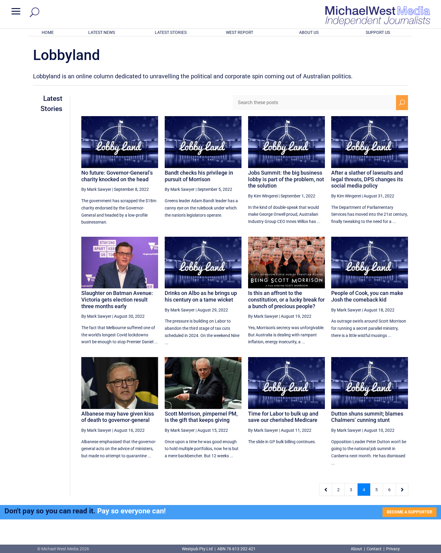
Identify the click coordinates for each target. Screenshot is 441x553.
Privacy (393, 548)
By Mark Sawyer (96, 189)
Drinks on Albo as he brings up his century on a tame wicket (201, 296)
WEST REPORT (239, 32)
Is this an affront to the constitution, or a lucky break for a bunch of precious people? (286, 299)
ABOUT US (309, 32)
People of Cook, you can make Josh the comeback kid (367, 296)
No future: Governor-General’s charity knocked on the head (117, 176)
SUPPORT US (378, 32)
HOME (48, 32)
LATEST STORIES (171, 32)
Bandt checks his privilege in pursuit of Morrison (199, 176)
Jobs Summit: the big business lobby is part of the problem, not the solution (286, 179)
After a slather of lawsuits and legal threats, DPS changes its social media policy (367, 179)
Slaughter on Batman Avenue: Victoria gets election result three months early (117, 299)
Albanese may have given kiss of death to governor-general (117, 416)
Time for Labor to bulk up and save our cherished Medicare (283, 416)
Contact (374, 548)
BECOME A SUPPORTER (409, 511)
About (357, 548)
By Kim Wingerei (263, 196)
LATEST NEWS (101, 32)
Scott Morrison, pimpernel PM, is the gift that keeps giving (201, 416)
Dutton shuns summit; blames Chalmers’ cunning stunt (367, 416)
